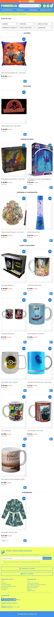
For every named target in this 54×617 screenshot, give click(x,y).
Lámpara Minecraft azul (33, 232)
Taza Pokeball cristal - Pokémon (9, 382)
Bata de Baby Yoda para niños (9, 532)
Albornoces (41, 27)
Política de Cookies (32, 587)
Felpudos (23, 24)
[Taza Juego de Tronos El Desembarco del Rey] (14, 460)
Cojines (5, 24)
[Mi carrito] (51, 5)
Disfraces (20, 10)
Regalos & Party (45, 10)
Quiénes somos (31, 590)
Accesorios (33, 10)
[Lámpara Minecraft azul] (40, 213)
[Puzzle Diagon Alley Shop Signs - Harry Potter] (14, 160)
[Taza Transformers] (14, 411)
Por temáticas (7, 10)
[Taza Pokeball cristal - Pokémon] (14, 363)
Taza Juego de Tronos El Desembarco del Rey (13, 479)
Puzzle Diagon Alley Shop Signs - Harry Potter (13, 179)
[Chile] (2, 599)
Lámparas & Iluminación (10, 27)
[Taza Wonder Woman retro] (40, 266)
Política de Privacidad (33, 586)
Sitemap (29, 589)
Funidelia (3, 14)
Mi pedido (3, 583)
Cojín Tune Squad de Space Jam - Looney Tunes (13, 72)
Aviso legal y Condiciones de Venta (36, 584)
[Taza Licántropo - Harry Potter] (40, 411)
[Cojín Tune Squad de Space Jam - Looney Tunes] (14, 53)
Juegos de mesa (42, 24)
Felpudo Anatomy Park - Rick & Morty (11, 126)
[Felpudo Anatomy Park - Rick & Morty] (14, 106)
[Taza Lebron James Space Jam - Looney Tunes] (40, 363)
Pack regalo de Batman (7, 285)
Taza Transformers (6, 430)
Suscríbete (47, 558)
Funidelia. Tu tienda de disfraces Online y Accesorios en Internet (9, 6)
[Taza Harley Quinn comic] (14, 314)
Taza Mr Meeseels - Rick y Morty (35, 333)
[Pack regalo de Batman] (14, 266)
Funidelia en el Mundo (33, 583)
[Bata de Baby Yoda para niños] (14, 513)
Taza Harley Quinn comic (7, 333)
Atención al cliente (28, 568)
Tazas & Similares (26, 27)
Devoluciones (4, 587)
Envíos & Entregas (6, 584)
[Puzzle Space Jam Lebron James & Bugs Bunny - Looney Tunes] (40, 160)
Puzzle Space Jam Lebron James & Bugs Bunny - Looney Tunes (39, 179)
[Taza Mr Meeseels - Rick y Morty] (40, 314)
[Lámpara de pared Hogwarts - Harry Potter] (14, 213)
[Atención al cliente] (47, 5)
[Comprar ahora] (25, 81)
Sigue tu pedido (28, 573)
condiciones (24, 562)
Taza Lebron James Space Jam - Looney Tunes (39, 382)
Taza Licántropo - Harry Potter (35, 430)
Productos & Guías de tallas (8, 586)
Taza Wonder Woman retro (34, 285)
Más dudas (4, 589)
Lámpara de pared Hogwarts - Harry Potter (12, 232)
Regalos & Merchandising (12, 14)
